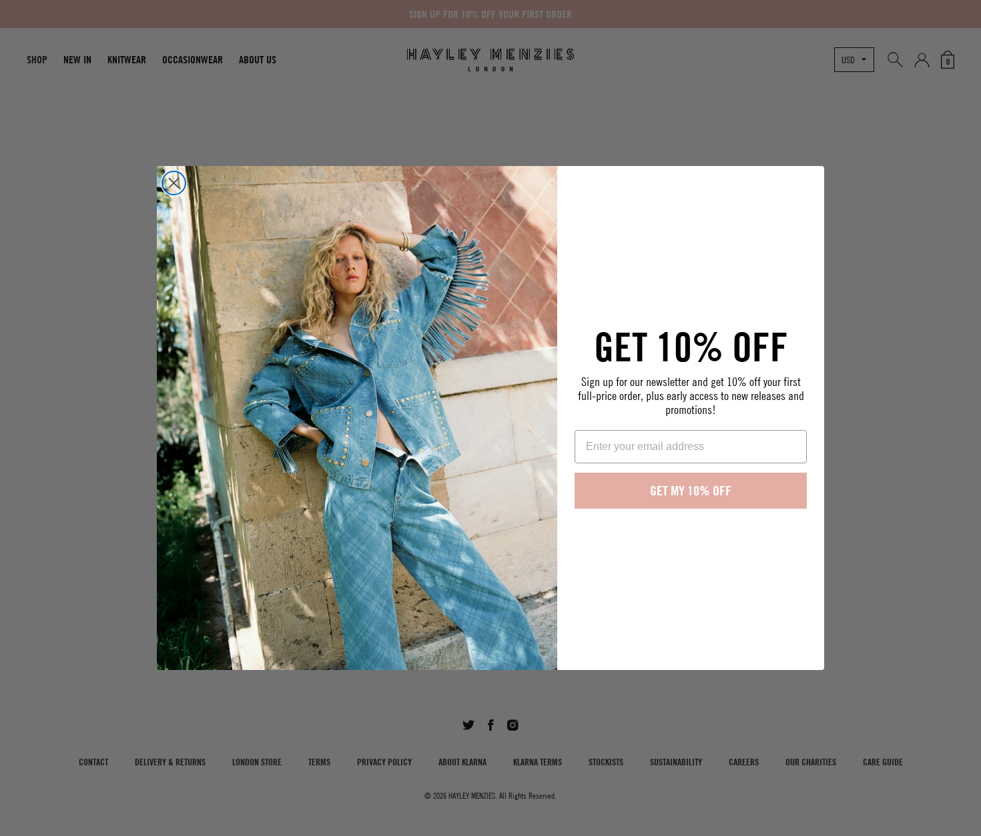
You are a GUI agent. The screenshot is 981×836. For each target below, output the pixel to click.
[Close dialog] (174, 183)
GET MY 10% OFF (690, 490)
